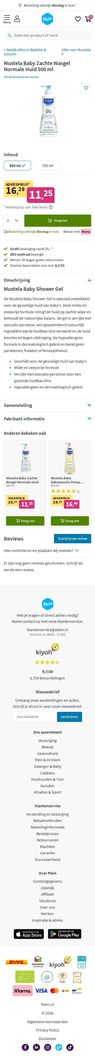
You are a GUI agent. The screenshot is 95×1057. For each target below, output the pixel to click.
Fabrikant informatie (24, 418)
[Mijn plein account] (17, 19)
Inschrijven (69, 716)
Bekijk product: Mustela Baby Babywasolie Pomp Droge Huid (70, 484)
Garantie (47, 852)
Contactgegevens (47, 881)
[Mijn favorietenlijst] (78, 19)
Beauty (47, 746)
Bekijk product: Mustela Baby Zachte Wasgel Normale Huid (25, 484)
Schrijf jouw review (72, 538)
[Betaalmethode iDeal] (65, 991)
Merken (47, 913)
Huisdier (47, 785)
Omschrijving (17, 280)
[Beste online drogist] (62, 976)
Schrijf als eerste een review (21, 77)
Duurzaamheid (47, 859)
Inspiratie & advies (47, 920)
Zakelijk (47, 887)
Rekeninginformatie (48, 827)
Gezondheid (47, 753)
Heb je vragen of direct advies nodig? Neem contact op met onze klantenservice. (47, 618)
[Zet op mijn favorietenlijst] (86, 88)
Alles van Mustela (76, 50)
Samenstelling (18, 405)
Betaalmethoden (47, 820)
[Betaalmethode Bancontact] (76, 991)
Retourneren (48, 839)
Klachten (47, 846)
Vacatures (47, 900)
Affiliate (47, 894)
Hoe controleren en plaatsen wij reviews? (38, 550)
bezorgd (26, 254)
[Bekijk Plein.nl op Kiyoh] (60, 962)
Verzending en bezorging (47, 814)
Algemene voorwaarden (47, 1021)
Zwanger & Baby (47, 766)
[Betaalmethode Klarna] (23, 990)
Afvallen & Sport (47, 792)
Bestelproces (47, 833)
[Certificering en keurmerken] (25, 976)
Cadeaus (47, 772)
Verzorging (47, 740)
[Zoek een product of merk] (8, 35)
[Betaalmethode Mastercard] (54, 991)
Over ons (47, 907)
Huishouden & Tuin (47, 779)
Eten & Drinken (47, 759)
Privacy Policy (47, 1029)
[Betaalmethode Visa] (41, 990)
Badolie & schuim (25, 51)
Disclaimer (47, 1038)
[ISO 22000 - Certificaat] (47, 976)
